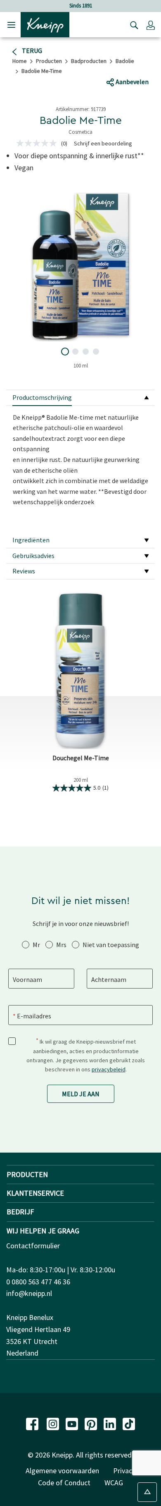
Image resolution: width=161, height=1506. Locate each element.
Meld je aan (80, 1094)
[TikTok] (129, 1423)
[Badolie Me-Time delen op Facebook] (106, 66)
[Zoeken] (132, 24)
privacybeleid (108, 1069)
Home (19, 61)
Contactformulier (33, 1245)
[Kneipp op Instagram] (54, 1423)
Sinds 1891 (80, 5)
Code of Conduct (64, 1482)
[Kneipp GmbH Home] (45, 24)
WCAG (113, 1482)
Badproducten (89, 61)
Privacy (124, 1470)
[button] (151, 24)
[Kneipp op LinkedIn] (111, 1423)
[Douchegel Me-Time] (80, 670)
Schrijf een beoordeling (103, 143)
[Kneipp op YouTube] (73, 1423)
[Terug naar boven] (147, 1492)
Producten (49, 61)
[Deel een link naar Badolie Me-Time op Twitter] (122, 66)
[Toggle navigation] (11, 25)
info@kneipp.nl (29, 1293)
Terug (31, 50)
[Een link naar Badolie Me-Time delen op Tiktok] (135, 66)
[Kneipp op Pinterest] (92, 1423)
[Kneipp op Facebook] (33, 1423)
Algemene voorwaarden (62, 1470)
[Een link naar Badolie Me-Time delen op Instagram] (151, 66)
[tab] (80, 398)
